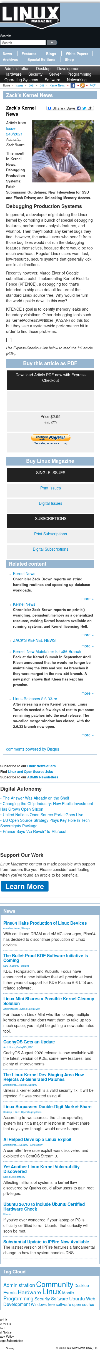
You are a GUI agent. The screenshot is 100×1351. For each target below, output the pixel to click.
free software (59, 1304)
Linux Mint (34, 1008)
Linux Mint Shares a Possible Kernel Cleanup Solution (48, 1001)
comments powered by (32, 749)
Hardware (29, 1292)
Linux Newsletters (41, 765)
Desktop (7, 1112)
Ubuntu (7, 1214)
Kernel (24, 1008)
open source (83, 1304)
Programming (18, 1298)
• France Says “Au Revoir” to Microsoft (34, 831)
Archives (10, 59)
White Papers (77, 53)
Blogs (51, 53)
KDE (5, 965)
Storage (25, 928)
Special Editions (41, 59)
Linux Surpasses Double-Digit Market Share (47, 1106)
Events (10, 1292)
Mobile (68, 1292)
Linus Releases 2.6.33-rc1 (36, 698)
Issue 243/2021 (14, 131)
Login (93, 85)
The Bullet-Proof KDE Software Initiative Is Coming (45, 957)
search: (5, 35)
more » (87, 598)
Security (32, 1084)
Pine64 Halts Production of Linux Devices (45, 923)
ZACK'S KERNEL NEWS (34, 640)
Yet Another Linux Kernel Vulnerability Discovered (41, 1169)
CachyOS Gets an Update (29, 1042)
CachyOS (21, 1047)
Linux (16, 1112)
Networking (77, 79)
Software (52, 79)
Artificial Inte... (10, 1084)
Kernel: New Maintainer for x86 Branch (47, 651)
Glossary (10, 1348)
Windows (39, 1304)
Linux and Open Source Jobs (30, 771)
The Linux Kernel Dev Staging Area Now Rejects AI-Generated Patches (43, 1077)
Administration (11, 1008)
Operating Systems (21, 79)
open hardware (11, 928)
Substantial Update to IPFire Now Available (46, 1242)
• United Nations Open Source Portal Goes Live (41, 814)
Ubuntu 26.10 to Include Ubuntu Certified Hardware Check (44, 1206)
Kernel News (24, 573)
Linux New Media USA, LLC (81, 1348)
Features (29, 53)
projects (25, 965)
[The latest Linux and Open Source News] (82, 85)
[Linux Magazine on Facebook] (72, 85)
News (7, 53)
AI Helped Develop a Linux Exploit (37, 1139)
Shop (69, 59)
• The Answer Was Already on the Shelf (34, 798)
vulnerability (36, 1144)
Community (54, 1283)
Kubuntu (14, 965)
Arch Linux (9, 1047)
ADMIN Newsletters (42, 777)
